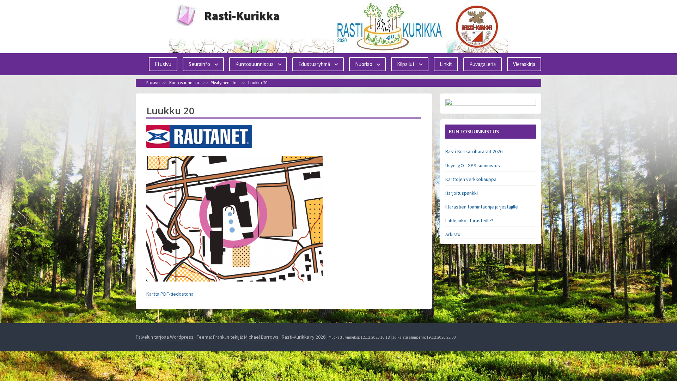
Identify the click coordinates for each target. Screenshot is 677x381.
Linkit (446, 64)
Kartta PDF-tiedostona (170, 294)
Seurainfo (199, 64)
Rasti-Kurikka (242, 15)
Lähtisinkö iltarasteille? (469, 220)
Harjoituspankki (461, 193)
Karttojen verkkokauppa (470, 179)
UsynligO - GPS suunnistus (472, 165)
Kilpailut (406, 64)
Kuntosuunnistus (254, 64)
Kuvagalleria (482, 64)
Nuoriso (363, 64)
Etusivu (163, 64)
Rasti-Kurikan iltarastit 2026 (473, 151)
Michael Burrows (261, 337)
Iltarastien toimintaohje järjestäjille (481, 207)
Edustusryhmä (314, 64)
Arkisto (453, 234)
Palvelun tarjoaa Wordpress (165, 337)
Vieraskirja (524, 64)
